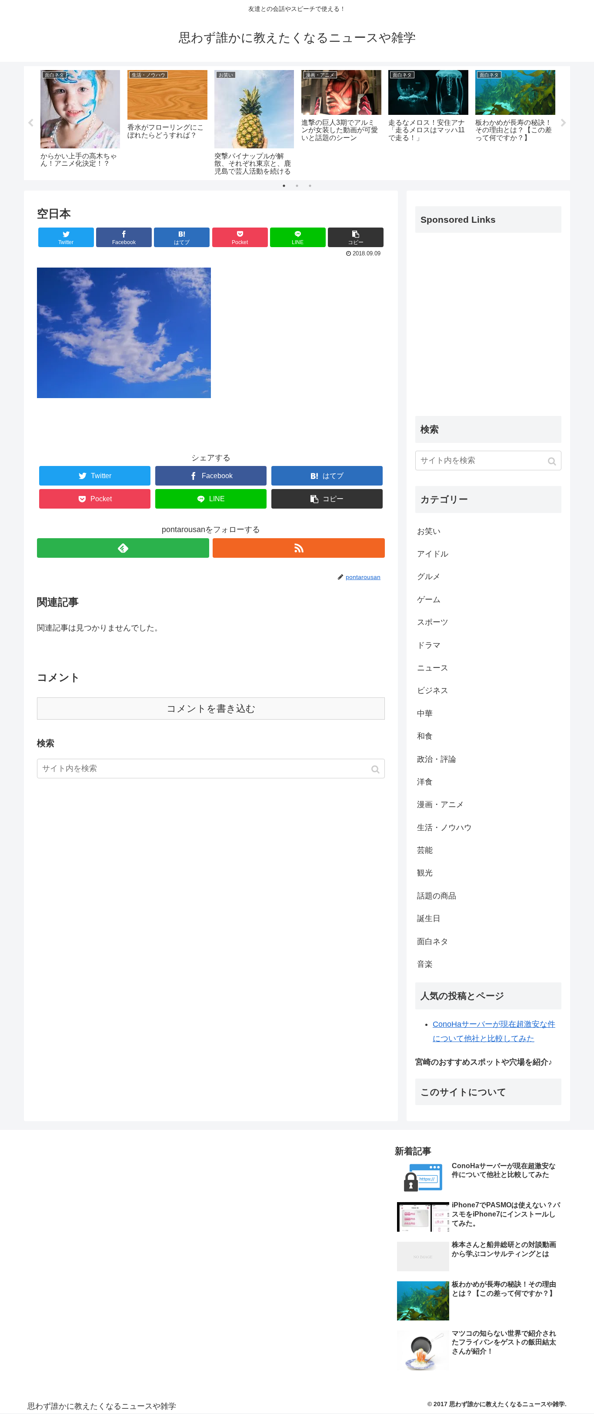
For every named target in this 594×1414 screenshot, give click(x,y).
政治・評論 (436, 759)
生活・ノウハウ (444, 827)
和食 (425, 736)
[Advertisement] (488, 331)
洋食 (425, 781)
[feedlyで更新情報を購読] (123, 548)
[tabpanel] (80, 121)
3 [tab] (310, 185)
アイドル (432, 554)
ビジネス (432, 690)
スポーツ (432, 622)
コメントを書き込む (211, 708)
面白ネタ (432, 941)
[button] (376, 769)
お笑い (428, 531)
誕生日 (428, 918)
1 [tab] (284, 185)
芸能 (425, 850)
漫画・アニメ (440, 804)
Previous (30, 123)
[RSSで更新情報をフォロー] (299, 548)
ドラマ (428, 645)
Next (563, 123)
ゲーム (428, 599)
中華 (425, 713)
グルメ (428, 576)
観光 (425, 872)
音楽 (425, 964)
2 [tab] (297, 185)
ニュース (432, 667)
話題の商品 (436, 895)
